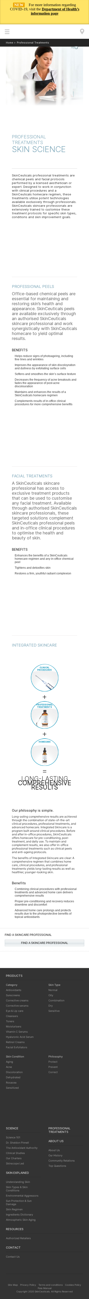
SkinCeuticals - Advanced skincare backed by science (44, 33)
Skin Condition (15, 1056)
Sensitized (12, 1087)
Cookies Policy (73, 1284)
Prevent (53, 1067)
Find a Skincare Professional (82, 31)
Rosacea (11, 1082)
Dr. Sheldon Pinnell (17, 1142)
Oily (50, 995)
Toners (10, 1021)
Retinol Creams (15, 1042)
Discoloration (14, 1072)
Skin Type (54, 984)
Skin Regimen (14, 1209)
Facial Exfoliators (16, 1047)
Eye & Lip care (14, 1011)
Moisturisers (13, 1026)
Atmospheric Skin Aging (21, 1219)
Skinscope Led (15, 1163)
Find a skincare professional (44, 943)
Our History (55, 1155)
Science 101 (13, 1137)
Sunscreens (13, 995)
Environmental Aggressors (22, 1195)
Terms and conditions (50, 1284)
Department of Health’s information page (55, 11)
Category (11, 984)
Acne (9, 1067)
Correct (53, 1072)
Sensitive (54, 1011)
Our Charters (14, 1158)
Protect (52, 1061)
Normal (52, 990)
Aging (9, 1061)
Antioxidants (13, 990)
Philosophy (55, 1056)
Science (12, 1128)
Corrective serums (17, 1005)
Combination (56, 1000)
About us (56, 1141)
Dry (50, 1005)
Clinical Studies (15, 1153)
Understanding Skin (18, 1182)
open (7, 31)
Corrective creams (17, 1000)
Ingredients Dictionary (19, 1214)
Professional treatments (59, 1130)
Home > (11, 42)
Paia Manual (45, 1288)
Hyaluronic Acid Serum (20, 1037)
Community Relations (61, 1160)
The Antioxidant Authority (21, 1147)
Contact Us (13, 1256)
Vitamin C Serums (17, 1031)
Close (80, 19)
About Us (54, 1150)
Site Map (13, 1284)
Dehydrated (13, 1077)
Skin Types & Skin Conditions (17, 1188)
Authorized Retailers (18, 1238)
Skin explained (17, 1173)
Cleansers (12, 1016)
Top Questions (57, 1165)
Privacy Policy (28, 1284)
